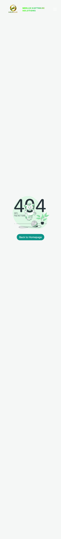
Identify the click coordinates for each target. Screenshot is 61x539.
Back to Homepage (30, 237)
